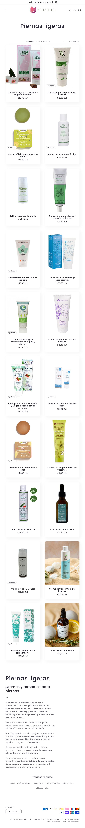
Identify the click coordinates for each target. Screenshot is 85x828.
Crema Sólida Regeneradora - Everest (23, 155)
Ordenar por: (31, 41)
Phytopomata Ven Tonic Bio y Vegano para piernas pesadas (23, 406)
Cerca (12, 783)
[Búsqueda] (69, 10)
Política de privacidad (54, 819)
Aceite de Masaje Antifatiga (62, 154)
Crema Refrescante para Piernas (62, 590)
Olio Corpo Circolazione (62, 651)
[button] (4, 10)
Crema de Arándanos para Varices (62, 340)
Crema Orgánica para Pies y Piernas (62, 93)
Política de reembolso (37, 819)
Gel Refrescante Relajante (23, 216)
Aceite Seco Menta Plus (62, 529)
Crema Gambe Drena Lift (23, 529)
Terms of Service (53, 783)
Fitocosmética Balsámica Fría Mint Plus (23, 652)
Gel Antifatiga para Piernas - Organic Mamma (23, 93)
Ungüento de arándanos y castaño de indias (62, 217)
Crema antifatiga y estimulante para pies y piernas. (23, 341)
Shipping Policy (42, 788)
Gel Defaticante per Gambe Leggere (22, 279)
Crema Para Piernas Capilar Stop (62, 405)
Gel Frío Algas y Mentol (23, 589)
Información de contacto (70, 821)
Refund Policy (67, 783)
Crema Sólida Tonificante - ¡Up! (23, 468)
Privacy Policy (37, 783)
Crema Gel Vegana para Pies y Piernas (62, 468)
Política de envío (54, 821)
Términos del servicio (72, 819)
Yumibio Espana (21, 819)
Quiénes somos (23, 783)
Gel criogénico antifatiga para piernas (62, 279)
